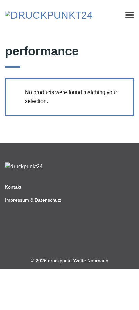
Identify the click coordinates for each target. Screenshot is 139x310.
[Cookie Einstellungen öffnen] (126, 301)
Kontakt (13, 187)
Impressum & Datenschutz (33, 200)
